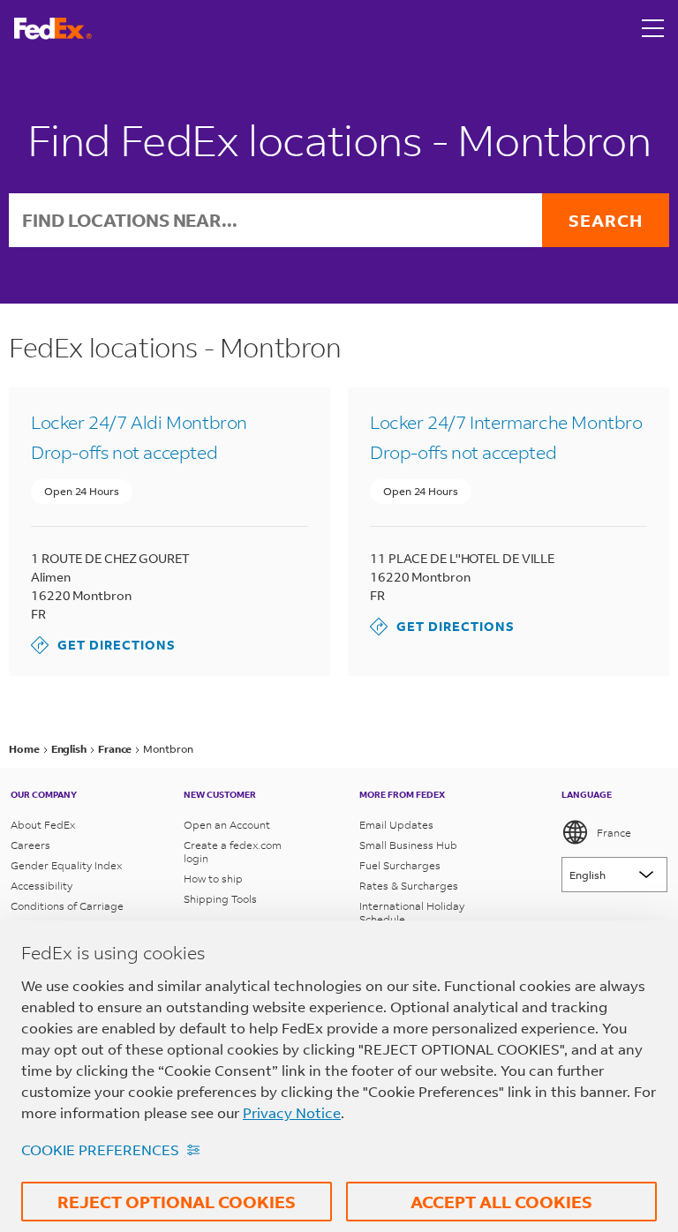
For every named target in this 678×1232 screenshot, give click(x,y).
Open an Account (227, 824)
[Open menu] (653, 28)
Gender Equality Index (66, 865)
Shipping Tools (220, 898)
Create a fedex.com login (233, 851)
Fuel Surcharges (400, 865)
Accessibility (41, 885)
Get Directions (103, 644)
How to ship (213, 878)
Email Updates (396, 824)
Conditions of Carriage (67, 906)
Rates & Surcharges (408, 885)
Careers (30, 845)
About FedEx (43, 824)
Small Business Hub (408, 845)
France (614, 832)
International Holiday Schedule (411, 912)
